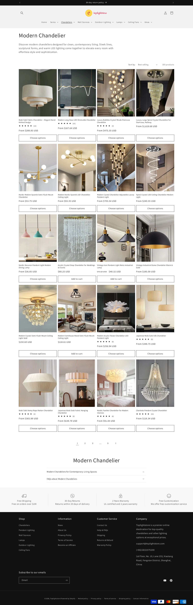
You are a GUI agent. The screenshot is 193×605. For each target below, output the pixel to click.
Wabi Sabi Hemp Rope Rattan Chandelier (36, 410)
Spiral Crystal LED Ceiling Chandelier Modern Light (154, 196)
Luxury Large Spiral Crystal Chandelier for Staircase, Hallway (153, 121)
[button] (22, 13)
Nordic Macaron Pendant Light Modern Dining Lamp (35, 266)
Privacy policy (96, 599)
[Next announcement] (173, 2)
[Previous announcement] (20, 2)
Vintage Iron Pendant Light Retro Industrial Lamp (115, 266)
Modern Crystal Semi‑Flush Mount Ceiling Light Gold (36, 337)
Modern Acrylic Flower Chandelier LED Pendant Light (112, 337)
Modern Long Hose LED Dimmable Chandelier (77, 120)
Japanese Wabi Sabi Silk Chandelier (151, 336)
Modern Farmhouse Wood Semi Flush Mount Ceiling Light (76, 337)
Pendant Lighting (27, 530)
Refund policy (83, 599)
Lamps (22, 540)
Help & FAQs (102, 530)
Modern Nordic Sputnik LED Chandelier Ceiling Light (74, 196)
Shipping (101, 535)
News (60, 525)
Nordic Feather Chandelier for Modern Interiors (112, 411)
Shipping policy (125, 599)
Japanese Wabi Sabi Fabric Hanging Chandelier (73, 411)
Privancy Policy (64, 535)
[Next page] (115, 443)
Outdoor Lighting (27, 545)
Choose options (38, 138)
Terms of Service (65, 540)
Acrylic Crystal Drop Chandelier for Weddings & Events (76, 266)
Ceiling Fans (24, 550)
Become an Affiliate (67, 545)
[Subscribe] (66, 580)
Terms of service (110, 599)
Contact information (140, 599)
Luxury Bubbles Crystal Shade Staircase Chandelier (113, 121)
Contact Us (102, 525)
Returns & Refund (105, 540)
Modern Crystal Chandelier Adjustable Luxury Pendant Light (115, 196)
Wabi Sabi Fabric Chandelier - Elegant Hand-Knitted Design (37, 121)
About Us (62, 530)
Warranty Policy (104, 545)
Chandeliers (24, 525)
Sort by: (131, 64)
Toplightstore (55, 599)
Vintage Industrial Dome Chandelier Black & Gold (154, 266)
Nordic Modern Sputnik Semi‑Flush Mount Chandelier (36, 196)
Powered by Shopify (68, 599)
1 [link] (77, 443)
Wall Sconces (25, 535)
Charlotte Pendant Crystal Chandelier (151, 410)
